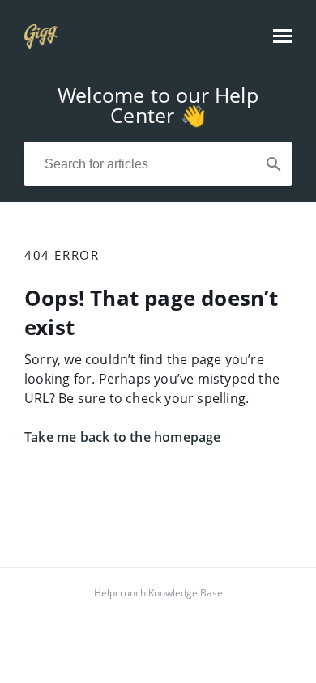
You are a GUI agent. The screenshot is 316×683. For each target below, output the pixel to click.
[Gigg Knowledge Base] (41, 44)
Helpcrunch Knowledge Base (158, 593)
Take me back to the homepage (122, 437)
